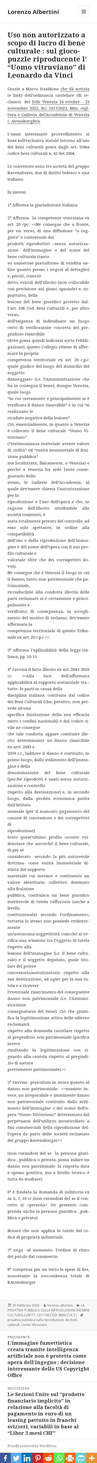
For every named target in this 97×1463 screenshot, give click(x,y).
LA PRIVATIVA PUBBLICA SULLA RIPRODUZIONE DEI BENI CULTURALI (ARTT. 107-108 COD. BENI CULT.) (48, 1310)
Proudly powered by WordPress (32, 1446)
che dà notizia (75, 88)
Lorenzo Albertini (33, 12)
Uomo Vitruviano (34, 1324)
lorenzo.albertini (60, 1305)
